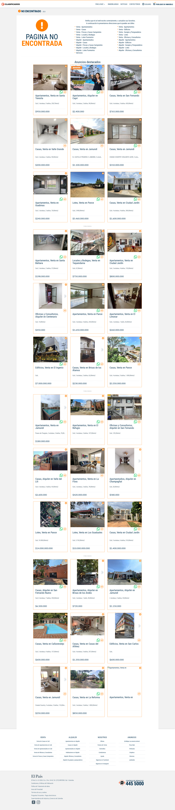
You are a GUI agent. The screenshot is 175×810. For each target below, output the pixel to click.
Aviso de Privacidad (37, 789)
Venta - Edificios (124, 29)
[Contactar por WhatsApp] (61, 93)
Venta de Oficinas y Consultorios (43, 752)
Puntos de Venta (102, 745)
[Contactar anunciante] (64, 93)
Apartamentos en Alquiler (73, 741)
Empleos (132, 752)
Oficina (102, 741)
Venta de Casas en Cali (43, 741)
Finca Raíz (99, 4)
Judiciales (132, 760)
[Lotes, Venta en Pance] (87, 184)
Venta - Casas (81, 29)
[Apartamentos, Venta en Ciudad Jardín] (125, 242)
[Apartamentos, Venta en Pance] (87, 296)
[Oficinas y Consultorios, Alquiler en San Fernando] (125, 407)
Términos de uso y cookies (39, 792)
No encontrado (31, 11)
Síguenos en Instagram (102, 764)
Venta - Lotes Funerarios (84, 37)
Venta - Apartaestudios (84, 27)
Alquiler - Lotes (124, 48)
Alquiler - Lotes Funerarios (85, 50)
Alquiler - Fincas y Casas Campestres (89, 45)
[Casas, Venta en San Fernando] (125, 77)
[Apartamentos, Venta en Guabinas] (50, 184)
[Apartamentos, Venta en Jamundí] (50, 407)
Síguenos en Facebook (102, 760)
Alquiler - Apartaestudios (85, 40)
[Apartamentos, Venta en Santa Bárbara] (50, 242)
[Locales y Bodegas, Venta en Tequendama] (87, 242)
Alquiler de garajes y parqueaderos (72, 760)
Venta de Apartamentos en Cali (43, 745)
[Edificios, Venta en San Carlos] (125, 625)
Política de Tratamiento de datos (40, 786)
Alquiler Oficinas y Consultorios (72, 756)
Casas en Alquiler (73, 745)
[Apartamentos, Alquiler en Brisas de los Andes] (87, 572)
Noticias (124, 4)
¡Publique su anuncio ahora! (132, 741)
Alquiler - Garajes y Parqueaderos (130, 45)
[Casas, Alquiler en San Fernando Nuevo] (50, 572)
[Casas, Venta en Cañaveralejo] (50, 625)
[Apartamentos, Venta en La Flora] (87, 461)
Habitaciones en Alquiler (72, 752)
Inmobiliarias (113, 4)
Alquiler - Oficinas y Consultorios (130, 50)
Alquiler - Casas (81, 42)
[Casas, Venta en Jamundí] (87, 131)
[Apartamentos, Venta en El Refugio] (87, 407)
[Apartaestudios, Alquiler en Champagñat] (125, 461)
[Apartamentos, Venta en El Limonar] (125, 296)
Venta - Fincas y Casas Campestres (88, 32)
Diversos (132, 756)
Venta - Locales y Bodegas (85, 35)
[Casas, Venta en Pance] (125, 349)
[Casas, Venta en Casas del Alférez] (87, 625)
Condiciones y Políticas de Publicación (42, 783)
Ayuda (102, 756)
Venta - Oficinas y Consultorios (130, 37)
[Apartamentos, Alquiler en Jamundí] (125, 572)
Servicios (79, 53)
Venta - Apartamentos (126, 27)
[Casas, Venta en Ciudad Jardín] (125, 184)
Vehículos (132, 749)
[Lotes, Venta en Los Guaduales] (87, 514)
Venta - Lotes (123, 35)
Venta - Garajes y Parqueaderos (130, 32)
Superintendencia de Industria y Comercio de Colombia (47, 798)
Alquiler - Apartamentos (127, 40)
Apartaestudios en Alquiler (72, 749)
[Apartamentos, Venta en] (125, 679)
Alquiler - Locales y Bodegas (86, 48)
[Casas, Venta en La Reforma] (87, 679)
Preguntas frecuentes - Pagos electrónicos (43, 795)
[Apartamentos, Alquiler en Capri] (87, 77)
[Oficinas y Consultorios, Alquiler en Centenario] (50, 296)
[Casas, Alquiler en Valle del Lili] (50, 461)
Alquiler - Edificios (125, 42)
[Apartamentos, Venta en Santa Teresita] (50, 77)
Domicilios (102, 749)
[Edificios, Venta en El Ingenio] (50, 349)
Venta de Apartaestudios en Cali (43, 749)
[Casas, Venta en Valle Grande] (50, 131)
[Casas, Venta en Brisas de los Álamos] (87, 349)
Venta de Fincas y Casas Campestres (43, 756)
